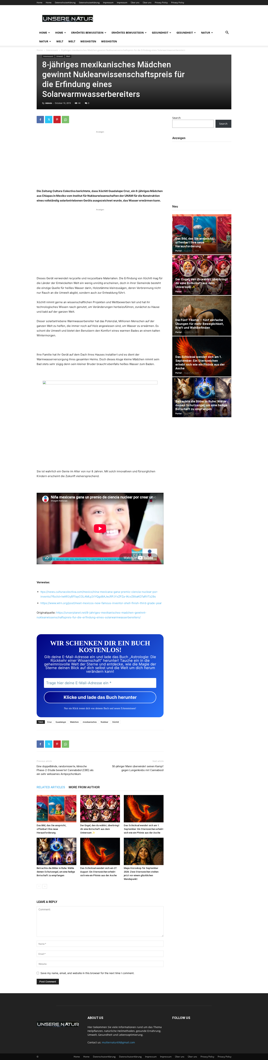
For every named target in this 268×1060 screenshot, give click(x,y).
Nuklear (104, 722)
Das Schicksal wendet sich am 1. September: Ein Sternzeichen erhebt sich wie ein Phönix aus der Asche (143, 829)
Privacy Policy (161, 2)
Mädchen (74, 722)
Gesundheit (160, 32)
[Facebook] (40, 119)
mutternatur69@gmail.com (118, 1042)
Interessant (52, 50)
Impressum (108, 2)
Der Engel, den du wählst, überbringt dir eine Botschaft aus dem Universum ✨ (99, 829)
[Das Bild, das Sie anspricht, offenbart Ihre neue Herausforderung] (56, 808)
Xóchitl (115, 722)
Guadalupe (61, 722)
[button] (227, 33)
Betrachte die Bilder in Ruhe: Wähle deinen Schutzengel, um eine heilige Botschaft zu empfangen (56, 872)
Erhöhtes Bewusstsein (87, 32)
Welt (59, 41)
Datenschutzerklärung (65, 2)
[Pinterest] (57, 119)
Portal (178, 250)
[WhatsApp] (65, 119)
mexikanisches (90, 722)
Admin (48, 103)
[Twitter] (48, 119)
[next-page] (44, 886)
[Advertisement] (100, 159)
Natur (205, 32)
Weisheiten (88, 41)
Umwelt (59, 56)
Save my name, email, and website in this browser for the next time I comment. (87, 973)
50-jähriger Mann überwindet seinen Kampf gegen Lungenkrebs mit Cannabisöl (138, 768)
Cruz (49, 722)
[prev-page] (39, 886)
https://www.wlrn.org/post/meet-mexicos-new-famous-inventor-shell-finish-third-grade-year (101, 603)
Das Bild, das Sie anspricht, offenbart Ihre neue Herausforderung (51, 829)
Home (39, 2)
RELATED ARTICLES (51, 787)
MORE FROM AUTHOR (84, 787)
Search (176, 118)
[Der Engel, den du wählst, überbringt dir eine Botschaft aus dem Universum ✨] (100, 808)
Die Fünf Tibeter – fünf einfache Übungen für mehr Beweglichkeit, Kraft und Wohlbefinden (199, 323)
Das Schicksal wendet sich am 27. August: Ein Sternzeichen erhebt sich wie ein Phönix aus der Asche (98, 872)
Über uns (135, 2)
